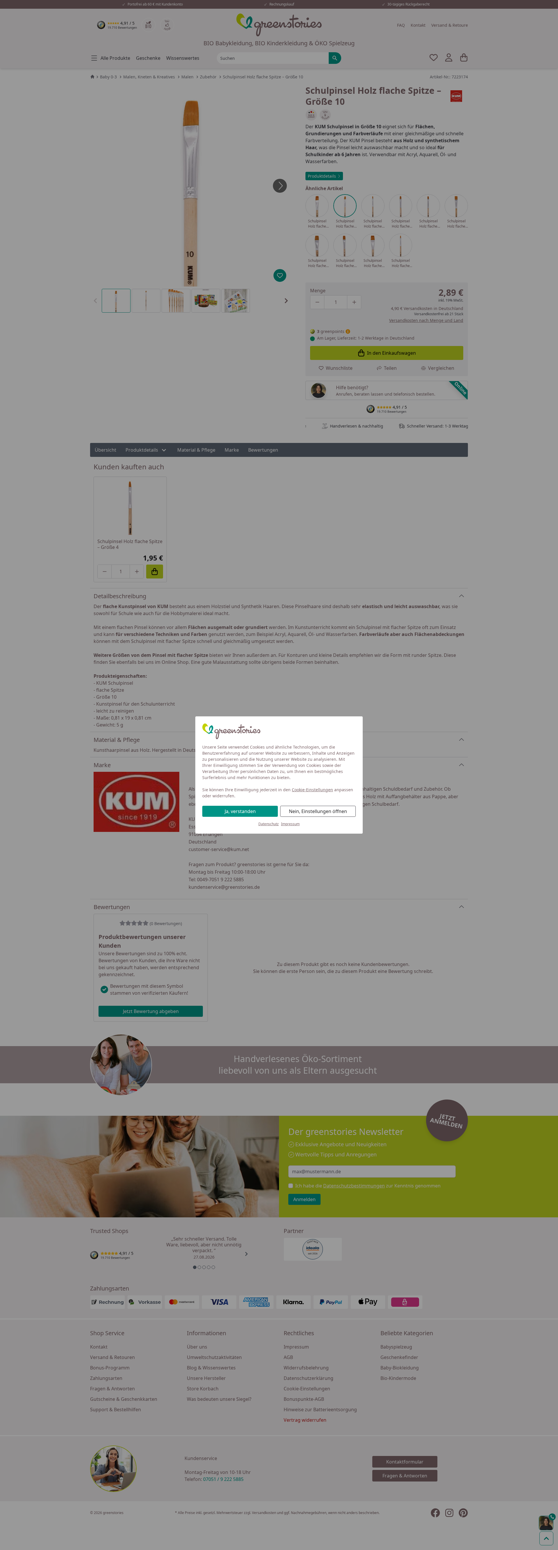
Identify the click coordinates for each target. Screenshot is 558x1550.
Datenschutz (268, 823)
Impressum (290, 823)
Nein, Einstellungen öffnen (318, 811)
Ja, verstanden (240, 811)
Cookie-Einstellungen (312, 789)
